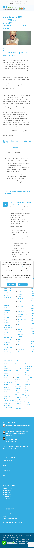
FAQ (12, 1)
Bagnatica (7, 307)
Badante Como (7, 490)
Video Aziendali (9, 545)
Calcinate (7, 325)
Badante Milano (7, 488)
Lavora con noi (7, 498)
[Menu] (29, 8)
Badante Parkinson (7, 470)
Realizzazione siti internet (10, 448)
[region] (17, 169)
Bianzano (7, 315)
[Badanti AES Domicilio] (14, 8)
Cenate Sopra (8, 352)
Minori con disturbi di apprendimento (8, 405)
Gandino (20, 324)
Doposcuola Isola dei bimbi (28, 379)
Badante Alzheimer (7, 468)
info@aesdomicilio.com (13, 518)
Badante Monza (7, 492)
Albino (6, 292)
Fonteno (20, 316)
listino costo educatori (22, 211)
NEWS (8, 1)
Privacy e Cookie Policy (20, 541)
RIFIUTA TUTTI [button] (11, 284)
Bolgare (6, 317)
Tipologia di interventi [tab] (11, 147)
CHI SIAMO (17, 3)
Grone (19, 347)
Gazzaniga (21, 334)
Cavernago (7, 344)
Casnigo (6, 335)
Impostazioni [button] (5, 279)
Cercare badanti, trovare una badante (13, 522)
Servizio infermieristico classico (19, 379)
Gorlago (20, 336)
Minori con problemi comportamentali (9, 398)
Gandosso (21, 327)
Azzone (6, 305)
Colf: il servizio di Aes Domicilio (10, 473)
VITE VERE (11, 3)
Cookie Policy (25, 266)
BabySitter (5, 475)
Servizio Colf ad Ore (27, 391)
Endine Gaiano (22, 306)
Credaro (20, 304)
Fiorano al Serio (22, 314)
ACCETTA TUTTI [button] (22, 284)
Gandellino (21, 322)
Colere (19, 291)
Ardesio (6, 300)
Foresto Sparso (22, 319)
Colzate (20, 294)
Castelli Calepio (8, 337)
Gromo (20, 344)
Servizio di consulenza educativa (18, 406)
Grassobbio (21, 342)
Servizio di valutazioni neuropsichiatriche (20, 399)
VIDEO (26, 1)
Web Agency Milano (17, 543)
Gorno (19, 339)
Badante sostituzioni (7, 465)
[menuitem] (8, 1)
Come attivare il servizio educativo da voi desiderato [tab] (17, 192)
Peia (32, 321)
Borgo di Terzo (8, 320)
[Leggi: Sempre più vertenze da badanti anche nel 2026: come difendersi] (4, 425)
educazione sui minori (10, 54)
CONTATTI (24, 3)
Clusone (20, 289)
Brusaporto (7, 322)
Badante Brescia (7, 496)
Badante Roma (7, 494)
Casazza (6, 332)
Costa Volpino (22, 301)
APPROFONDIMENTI (19, 1)
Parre (32, 313)
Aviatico (6, 302)
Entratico (20, 309)
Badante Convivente (7, 460)
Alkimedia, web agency (19, 446)
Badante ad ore (6, 462)
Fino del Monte (22, 311)
